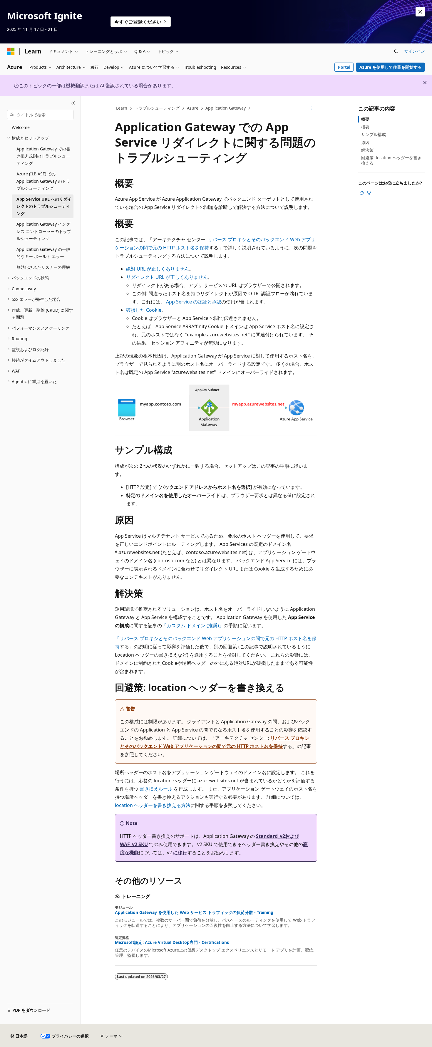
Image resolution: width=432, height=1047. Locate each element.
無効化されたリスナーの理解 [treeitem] (43, 267)
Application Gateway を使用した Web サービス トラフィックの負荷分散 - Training (194, 912)
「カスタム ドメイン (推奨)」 (193, 625)
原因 (365, 142)
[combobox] (40, 114)
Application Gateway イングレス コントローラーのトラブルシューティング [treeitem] (43, 231)
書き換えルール (156, 789)
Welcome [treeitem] (21, 127)
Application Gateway (225, 108)
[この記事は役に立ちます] (361, 192)
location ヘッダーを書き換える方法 (152, 805)
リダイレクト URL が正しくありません (167, 277)
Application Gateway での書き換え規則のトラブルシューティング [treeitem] (43, 156)
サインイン (414, 51)
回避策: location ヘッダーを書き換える (391, 160)
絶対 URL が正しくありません (157, 269)
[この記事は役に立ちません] (368, 192)
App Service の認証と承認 (193, 301)
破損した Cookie (143, 310)
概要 (365, 119)
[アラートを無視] (420, 11)
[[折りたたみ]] (73, 103)
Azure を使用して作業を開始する (390, 67)
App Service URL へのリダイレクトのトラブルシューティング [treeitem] (43, 206)
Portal (344, 67)
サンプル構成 (373, 134)
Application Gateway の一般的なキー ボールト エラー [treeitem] (43, 252)
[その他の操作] (312, 108)
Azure (192, 108)
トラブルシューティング (157, 108)
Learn (121, 108)
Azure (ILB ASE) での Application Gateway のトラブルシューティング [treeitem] (43, 181)
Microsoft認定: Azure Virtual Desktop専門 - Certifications (172, 942)
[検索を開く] (396, 51)
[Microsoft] (11, 51)
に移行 (180, 852)
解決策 (367, 150)
